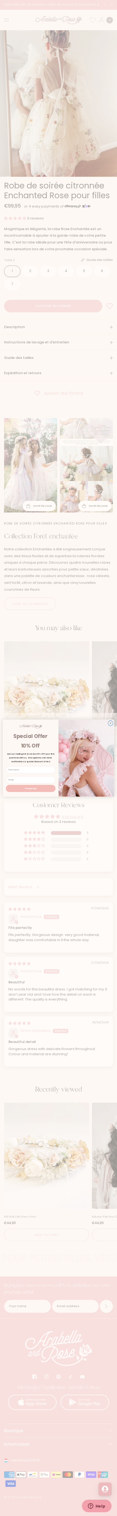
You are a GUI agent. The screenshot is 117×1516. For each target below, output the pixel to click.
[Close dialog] (110, 723)
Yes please (30, 788)
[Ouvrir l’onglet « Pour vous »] (105, 1489)
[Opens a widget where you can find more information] (97, 1506)
